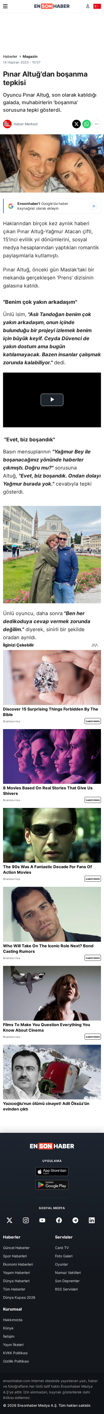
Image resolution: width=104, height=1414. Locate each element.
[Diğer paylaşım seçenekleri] (96, 124)
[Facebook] (59, 1220)
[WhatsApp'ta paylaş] (86, 124)
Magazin (30, 56)
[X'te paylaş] (76, 124)
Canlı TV (62, 1248)
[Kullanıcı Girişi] (88, 6)
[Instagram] (26, 1220)
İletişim (8, 1336)
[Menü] (5, 6)
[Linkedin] (91, 1220)
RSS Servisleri (66, 1289)
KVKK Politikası (15, 1353)
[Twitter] (9, 1220)
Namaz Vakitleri (68, 1272)
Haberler (10, 56)
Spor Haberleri (15, 1256)
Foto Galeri (63, 1256)
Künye (8, 1328)
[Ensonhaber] (52, 6)
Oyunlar (61, 1264)
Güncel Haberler (16, 1248)
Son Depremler (67, 1281)
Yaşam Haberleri (16, 1272)
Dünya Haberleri (16, 1281)
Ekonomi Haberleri (18, 1264)
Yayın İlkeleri (13, 1344)
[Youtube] (42, 1220)
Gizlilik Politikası (16, 1361)
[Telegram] (75, 1220)
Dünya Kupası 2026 (19, 1297)
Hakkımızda (12, 1320)
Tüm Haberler (14, 1289)
